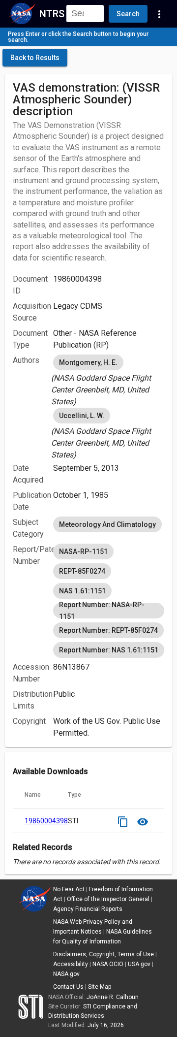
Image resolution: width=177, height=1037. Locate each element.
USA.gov (139, 964)
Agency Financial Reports (87, 909)
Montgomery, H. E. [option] (88, 362)
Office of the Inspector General (108, 899)
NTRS (51, 14)
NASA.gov (66, 974)
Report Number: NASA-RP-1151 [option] (102, 610)
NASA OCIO (107, 964)
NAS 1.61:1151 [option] (82, 591)
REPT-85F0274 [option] (82, 571)
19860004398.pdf (52, 821)
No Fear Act (69, 889)
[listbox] (108, 380)
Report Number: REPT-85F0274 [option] (108, 630)
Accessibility (70, 964)
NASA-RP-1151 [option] (83, 551)
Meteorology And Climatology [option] (107, 524)
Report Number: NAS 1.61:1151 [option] (108, 650)
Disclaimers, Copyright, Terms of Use (103, 954)
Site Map (99, 986)
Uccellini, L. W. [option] (81, 416)
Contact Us (68, 986)
